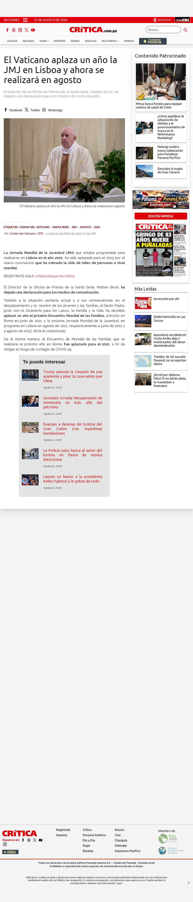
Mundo (75, 41)
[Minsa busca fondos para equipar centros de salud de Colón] (161, 81)
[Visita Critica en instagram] (5, 844)
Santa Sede (60, 227)
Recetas (88, 851)
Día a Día (89, 840)
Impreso (129, 41)
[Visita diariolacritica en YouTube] (40, 839)
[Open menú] (25, 20)
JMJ (74, 227)
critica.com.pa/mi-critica (54, 276)
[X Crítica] (27, 29)
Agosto (85, 227)
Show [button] (43, 41)
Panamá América (94, 835)
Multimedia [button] (109, 41)
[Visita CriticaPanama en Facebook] (23, 839)
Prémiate (121, 845)
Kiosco (119, 829)
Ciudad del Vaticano (34, 227)
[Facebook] (8, 29)
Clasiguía (121, 840)
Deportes (59, 41)
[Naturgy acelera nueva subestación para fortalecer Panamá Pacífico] (144, 152)
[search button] (185, 29)
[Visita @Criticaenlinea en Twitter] (29, 839)
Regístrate (63, 829)
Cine (118, 835)
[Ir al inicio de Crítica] (95, 29)
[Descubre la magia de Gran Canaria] (144, 171)
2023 (97, 227)
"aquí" (119, 883)
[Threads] (14, 29)
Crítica (87, 829)
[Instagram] (20, 29)
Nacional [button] (28, 41)
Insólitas (90, 41)
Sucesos (12, 41)
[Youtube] (33, 29)
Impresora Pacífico (127, 851)
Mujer (86, 845)
